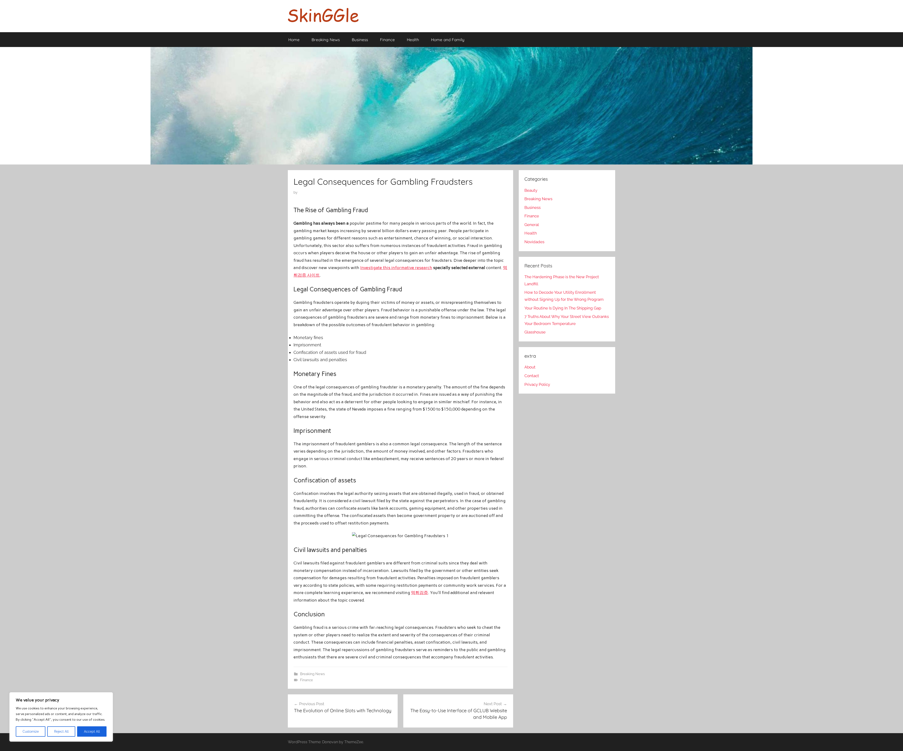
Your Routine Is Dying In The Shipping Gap (562, 308)
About (529, 367)
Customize (31, 731)
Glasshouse (535, 332)
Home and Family (447, 39)
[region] (61, 717)
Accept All (92, 731)
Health (413, 39)
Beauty (530, 190)
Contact (531, 375)
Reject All (61, 731)
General (531, 224)
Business (360, 39)
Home (294, 39)
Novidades (534, 241)
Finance (387, 39)
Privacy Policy (537, 384)
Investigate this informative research (396, 267)
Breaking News (326, 39)
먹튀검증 (419, 592)
